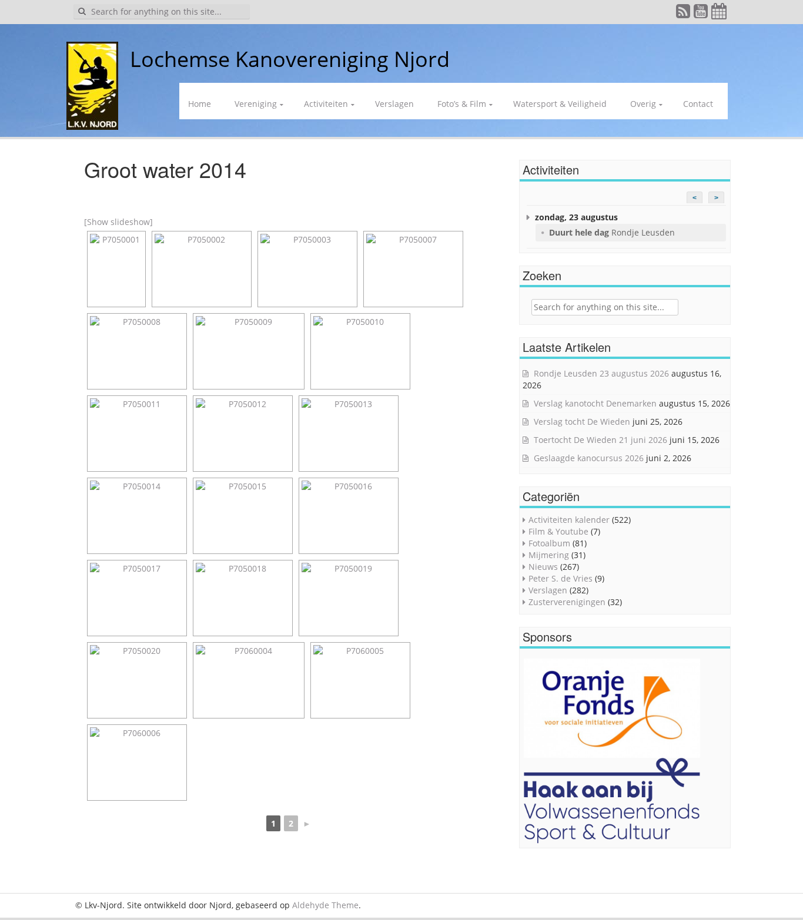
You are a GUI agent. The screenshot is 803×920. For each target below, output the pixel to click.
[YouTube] (701, 13)
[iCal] (719, 13)
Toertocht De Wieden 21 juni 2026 (600, 439)
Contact (698, 103)
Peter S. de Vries (560, 578)
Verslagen (394, 103)
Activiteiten (326, 103)
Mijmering (548, 554)
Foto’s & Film (461, 103)
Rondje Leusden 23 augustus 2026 (601, 373)
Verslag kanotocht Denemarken (595, 403)
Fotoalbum (549, 543)
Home (199, 103)
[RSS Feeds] (683, 13)
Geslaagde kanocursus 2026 (589, 458)
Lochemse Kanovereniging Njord (290, 59)
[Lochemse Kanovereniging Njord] (121, 59)
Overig (643, 103)
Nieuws (543, 566)
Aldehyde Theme (325, 905)
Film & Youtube (558, 531)
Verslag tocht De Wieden (582, 421)
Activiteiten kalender (569, 519)
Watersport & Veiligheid (560, 103)
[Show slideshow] (118, 221)
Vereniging (256, 103)
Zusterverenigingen (566, 601)
